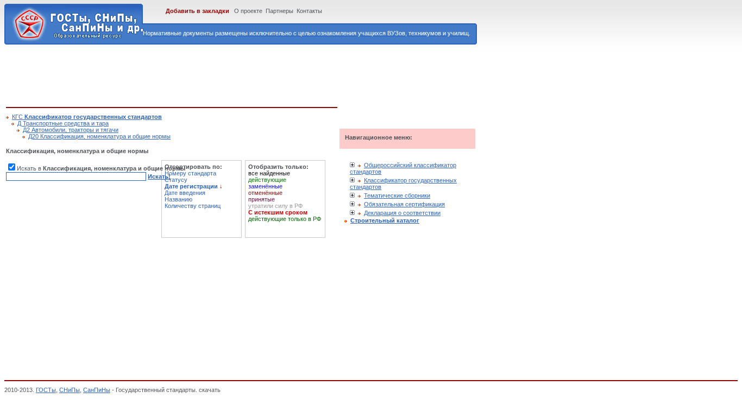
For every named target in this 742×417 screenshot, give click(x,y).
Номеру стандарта (190, 173)
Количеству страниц (193, 206)
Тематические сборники (397, 195)
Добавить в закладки (197, 11)
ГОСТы (46, 390)
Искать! (159, 176)
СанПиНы (96, 390)
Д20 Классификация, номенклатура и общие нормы (99, 136)
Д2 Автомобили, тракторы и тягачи (70, 130)
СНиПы (69, 390)
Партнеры (279, 11)
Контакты (309, 11)
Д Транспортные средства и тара (63, 123)
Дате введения (185, 192)
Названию (178, 199)
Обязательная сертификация (404, 204)
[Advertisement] (203, 73)
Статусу (176, 179)
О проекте (248, 11)
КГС (87, 116)
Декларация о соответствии (402, 213)
